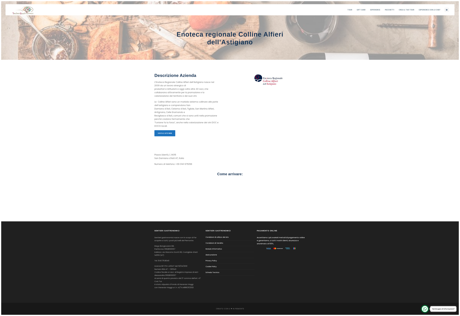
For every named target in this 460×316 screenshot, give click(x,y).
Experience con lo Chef (429, 10)
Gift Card (361, 10)
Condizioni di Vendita (214, 243)
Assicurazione (211, 255)
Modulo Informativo (214, 249)
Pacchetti (389, 10)
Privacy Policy (211, 260)
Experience (375, 10)
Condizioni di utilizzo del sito (217, 237)
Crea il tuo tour (406, 10)
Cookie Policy (211, 266)
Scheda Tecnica (212, 272)
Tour (350, 10)
